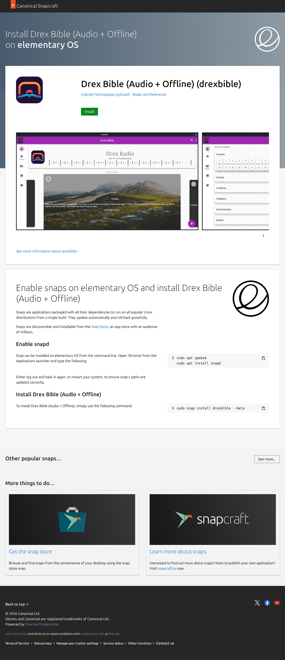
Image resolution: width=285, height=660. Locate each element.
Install (89, 112)
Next (263, 235)
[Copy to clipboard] (263, 358)
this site (114, 633)
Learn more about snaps (178, 551)
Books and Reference (149, 94)
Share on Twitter (257, 602)
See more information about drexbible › (47, 251)
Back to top (15, 604)
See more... (267, 459)
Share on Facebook (267, 602)
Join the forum (15, 633)
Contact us (165, 643)
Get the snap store (30, 551)
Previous (251, 235)
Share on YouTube (277, 602)
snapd (85, 633)
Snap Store (99, 327)
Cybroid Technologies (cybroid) (105, 94)
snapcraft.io (167, 568)
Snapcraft (97, 633)
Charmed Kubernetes (42, 624)
